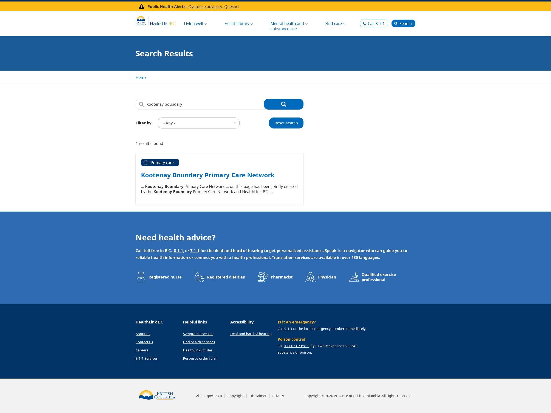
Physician (327, 277)
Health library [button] (236, 23)
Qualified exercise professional (379, 277)
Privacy (278, 396)
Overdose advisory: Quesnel (213, 6)
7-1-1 (194, 250)
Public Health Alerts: (167, 6)
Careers (142, 350)
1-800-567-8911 (296, 345)
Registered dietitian (226, 277)
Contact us (144, 342)
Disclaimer (258, 396)
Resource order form (200, 358)
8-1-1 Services (147, 358)
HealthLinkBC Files (198, 350)
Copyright (236, 396)
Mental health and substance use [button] (287, 26)
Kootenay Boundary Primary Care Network (208, 175)
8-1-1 (376, 23)
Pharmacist (282, 277)
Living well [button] (193, 23)
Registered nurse (165, 277)
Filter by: (144, 122)
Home (141, 77)
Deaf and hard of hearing (251, 333)
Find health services (199, 342)
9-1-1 (288, 328)
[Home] (155, 20)
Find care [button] (333, 23)
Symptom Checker (198, 333)
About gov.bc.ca (209, 396)
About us (143, 333)
